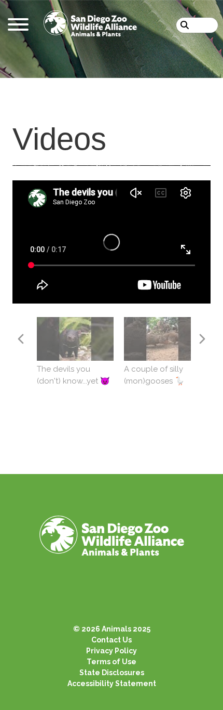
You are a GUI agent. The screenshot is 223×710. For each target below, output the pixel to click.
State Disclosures (111, 672)
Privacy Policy (111, 651)
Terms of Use (111, 662)
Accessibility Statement (111, 683)
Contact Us (111, 640)
